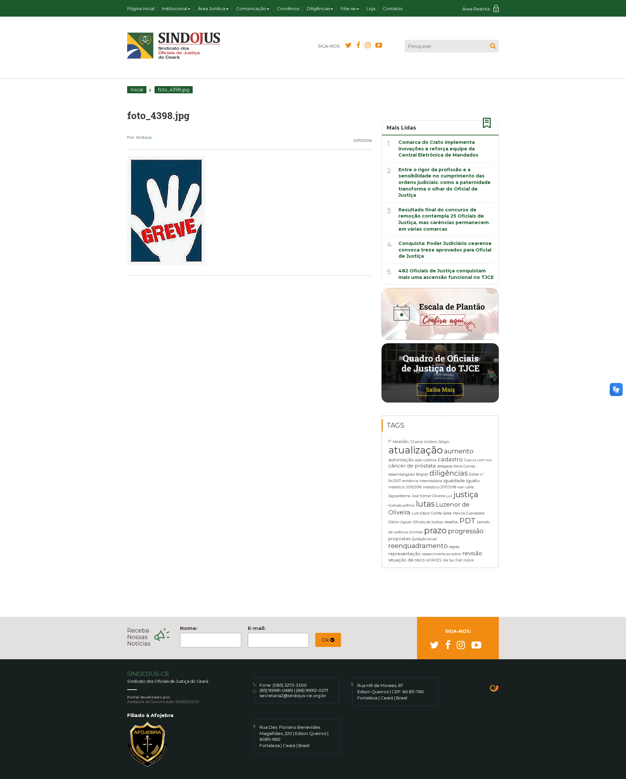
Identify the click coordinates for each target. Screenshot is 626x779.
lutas (425, 504)
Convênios (288, 8)
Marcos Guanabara (468, 513)
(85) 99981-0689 (276, 690)
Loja (370, 8)
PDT (467, 520)
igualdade (454, 480)
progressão (466, 531)
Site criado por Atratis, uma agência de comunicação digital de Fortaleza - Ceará (494, 689)
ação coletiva (426, 460)
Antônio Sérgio (436, 442)
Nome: (188, 628)
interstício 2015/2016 (405, 487)
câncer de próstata (412, 466)
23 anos (416, 442)
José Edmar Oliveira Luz (432, 496)
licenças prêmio (401, 505)
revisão (472, 553)
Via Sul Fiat (452, 560)
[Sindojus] (173, 46)
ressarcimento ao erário (441, 554)
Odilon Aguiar (400, 522)
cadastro (450, 459)
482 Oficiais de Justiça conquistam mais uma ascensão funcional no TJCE (446, 274)
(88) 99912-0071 (312, 690)
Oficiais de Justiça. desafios (435, 522)
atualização (415, 450)
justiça (466, 494)
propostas (399, 538)
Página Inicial (141, 8)
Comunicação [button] (251, 8)
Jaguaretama (399, 496)
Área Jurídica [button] (211, 8)
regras (454, 547)
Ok (326, 640)
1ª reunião (398, 441)
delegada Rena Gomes (456, 466)
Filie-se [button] (348, 8)
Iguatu (473, 480)
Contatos (392, 8)
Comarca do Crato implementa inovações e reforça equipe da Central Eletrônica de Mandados (438, 148)
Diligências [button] (318, 8)
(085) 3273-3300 (290, 685)
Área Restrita (476, 8)
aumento (458, 451)
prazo (435, 530)
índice (468, 560)
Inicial (136, 90)
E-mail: (256, 628)
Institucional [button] (174, 8)
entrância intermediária (422, 481)
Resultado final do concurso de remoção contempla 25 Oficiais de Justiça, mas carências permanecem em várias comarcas (443, 219)
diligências (448, 473)
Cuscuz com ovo (478, 460)
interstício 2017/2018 (439, 487)
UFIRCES (433, 560)
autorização (401, 459)
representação (404, 553)
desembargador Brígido (408, 474)
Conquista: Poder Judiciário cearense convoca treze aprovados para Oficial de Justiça (445, 249)
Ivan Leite (465, 487)
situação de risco (406, 559)
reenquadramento (418, 546)
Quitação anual (424, 539)
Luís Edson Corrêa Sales (432, 513)
